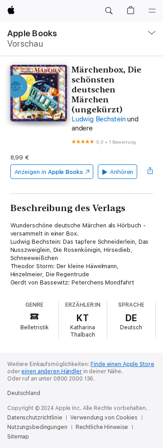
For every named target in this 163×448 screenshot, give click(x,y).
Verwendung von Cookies (103, 417)
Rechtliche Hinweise (102, 427)
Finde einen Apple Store (122, 364)
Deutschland (23, 393)
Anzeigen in (48, 172)
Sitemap (18, 437)
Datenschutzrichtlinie (34, 417)
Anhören (122, 172)
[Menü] (152, 11)
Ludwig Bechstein (98, 119)
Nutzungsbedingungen (37, 427)
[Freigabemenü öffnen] (150, 171)
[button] (109, 11)
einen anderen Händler (51, 371)
